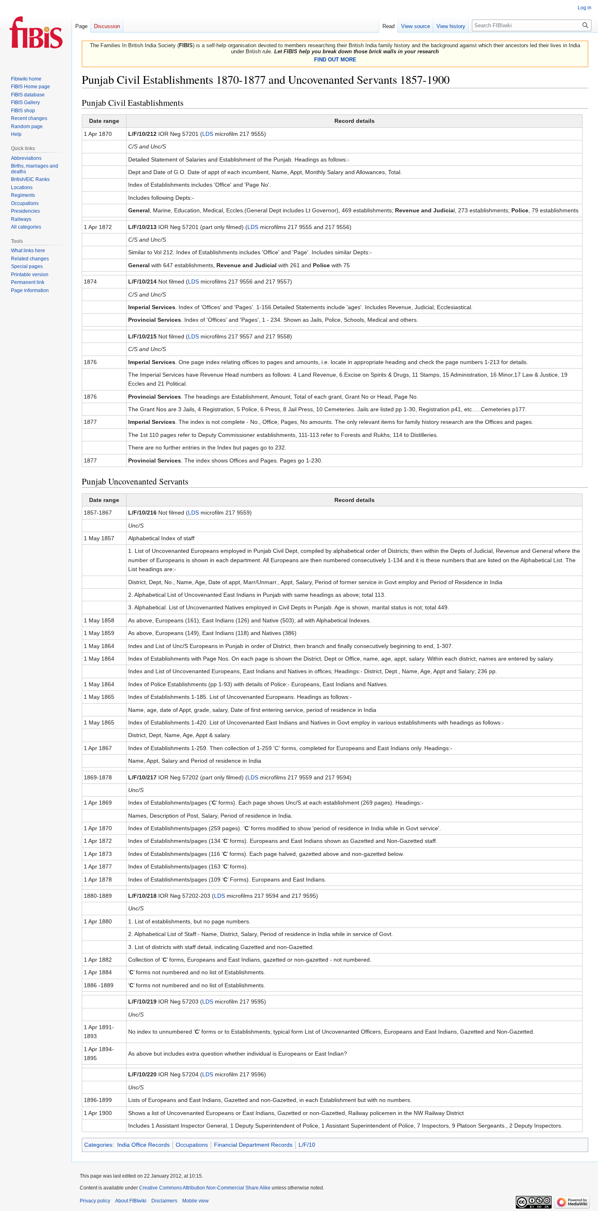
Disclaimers (164, 1201)
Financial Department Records (253, 1144)
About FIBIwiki (130, 1201)
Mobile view (195, 1201)
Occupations (192, 1144)
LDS (207, 134)
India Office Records (143, 1144)
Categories (98, 1144)
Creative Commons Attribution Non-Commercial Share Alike (205, 1188)
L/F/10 (307, 1144)
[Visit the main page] (35, 32)
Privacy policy (95, 1201)
